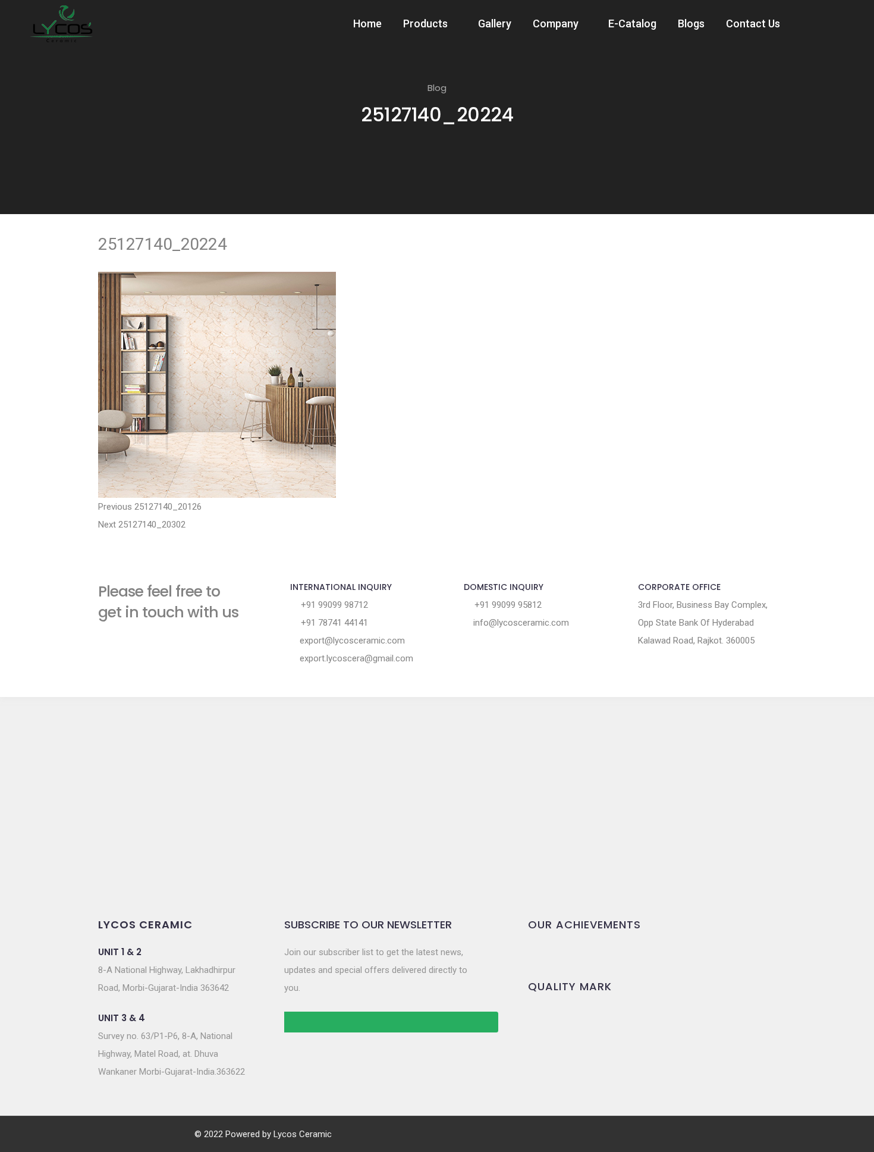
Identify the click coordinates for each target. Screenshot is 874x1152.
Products (425, 23)
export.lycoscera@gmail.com (355, 658)
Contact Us (753, 23)
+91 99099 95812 (507, 604)
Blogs (691, 23)
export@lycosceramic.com (351, 640)
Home (367, 23)
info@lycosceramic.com (520, 622)
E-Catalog (632, 23)
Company (556, 23)
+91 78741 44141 (333, 622)
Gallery (494, 23)
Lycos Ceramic (302, 1134)
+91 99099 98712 (333, 604)
